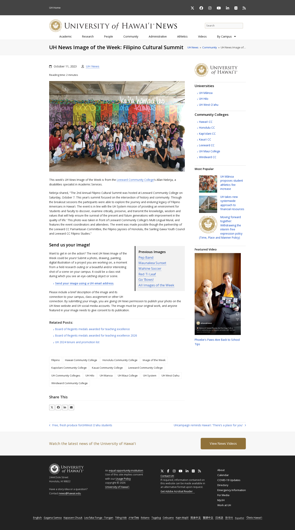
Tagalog (156, 517)
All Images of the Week (156, 285)
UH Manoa (106, 375)
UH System (149, 375)
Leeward (207, 145)
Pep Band (146, 257)
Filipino (55, 360)
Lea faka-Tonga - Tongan (98, 517)
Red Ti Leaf (147, 274)
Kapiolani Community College (69, 367)
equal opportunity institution (126, 470)
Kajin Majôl (182, 517)
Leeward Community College (135, 180)
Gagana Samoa (53, 517)
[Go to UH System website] (220, 75)
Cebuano (168, 517)
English (37, 517)
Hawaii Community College (81, 360)
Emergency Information (231, 490)
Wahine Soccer (149, 268)
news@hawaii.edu (70, 493)
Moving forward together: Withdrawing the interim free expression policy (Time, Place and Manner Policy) (220, 227)
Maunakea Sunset (152, 262)
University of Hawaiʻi (117, 487)
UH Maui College (128, 375)
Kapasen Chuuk (73, 517)
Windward (207, 157)
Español (239, 517)
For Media (223, 495)
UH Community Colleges (65, 375)
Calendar (223, 475)
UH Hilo (89, 375)
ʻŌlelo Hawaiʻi (254, 517)
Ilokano (145, 517)
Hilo (203, 99)
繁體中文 (208, 517)
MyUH (221, 500)
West (208, 105)
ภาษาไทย (134, 517)
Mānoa (206, 93)
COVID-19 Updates (228, 480)
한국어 (229, 517)
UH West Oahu (170, 375)
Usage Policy (123, 478)
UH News (92, 66)
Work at (224, 505)
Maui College (209, 151)
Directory (222, 485)
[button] (52, 407)
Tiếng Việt (121, 517)
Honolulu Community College (120, 360)
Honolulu (207, 127)
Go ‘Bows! (146, 279)
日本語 (219, 517)
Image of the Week (154, 360)
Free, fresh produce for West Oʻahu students (80, 425)
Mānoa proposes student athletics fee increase (231, 183)
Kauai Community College (107, 367)
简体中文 (195, 517)
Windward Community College (69, 383)
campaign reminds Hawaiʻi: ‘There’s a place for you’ (208, 425)
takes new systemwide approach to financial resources (232, 203)
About (221, 470)
